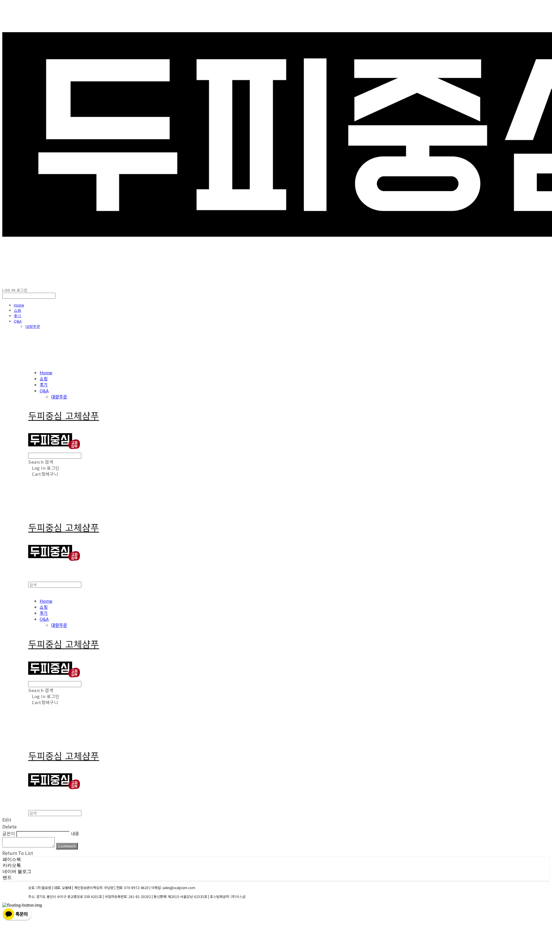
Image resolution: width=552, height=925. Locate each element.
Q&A (18, 321)
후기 (17, 315)
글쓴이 (8, 833)
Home (19, 305)
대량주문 (32, 326)
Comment (67, 846)
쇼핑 (17, 310)
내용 (75, 833)
